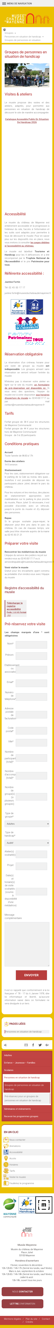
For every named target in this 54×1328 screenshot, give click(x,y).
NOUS (22, 1291)
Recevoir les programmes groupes (21, 1116)
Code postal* (10, 729)
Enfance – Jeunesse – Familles (19, 1062)
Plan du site (31, 1319)
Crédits (29, 1322)
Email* (10, 682)
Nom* (10, 643)
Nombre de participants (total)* (9, 756)
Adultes (8, 1055)
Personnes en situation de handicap (23, 1031)
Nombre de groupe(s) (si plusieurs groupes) (9, 795)
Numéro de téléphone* (9, 696)
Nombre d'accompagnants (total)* (9, 774)
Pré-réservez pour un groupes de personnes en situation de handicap (23, 1098)
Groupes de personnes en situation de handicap (24, 1087)
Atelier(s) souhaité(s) (9, 853)
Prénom (9, 654)
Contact (46, 1319)
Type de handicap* (9, 834)
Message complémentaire (9, 916)
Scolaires (8, 1070)
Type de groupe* (9, 815)
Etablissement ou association (9, 668)
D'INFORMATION (22, 1303)
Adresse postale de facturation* (9, 713)
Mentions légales (12, 1319)
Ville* (11, 741)
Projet (10, 865)
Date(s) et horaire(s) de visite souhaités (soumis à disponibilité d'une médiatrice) (9, 890)
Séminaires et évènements (17, 1109)
